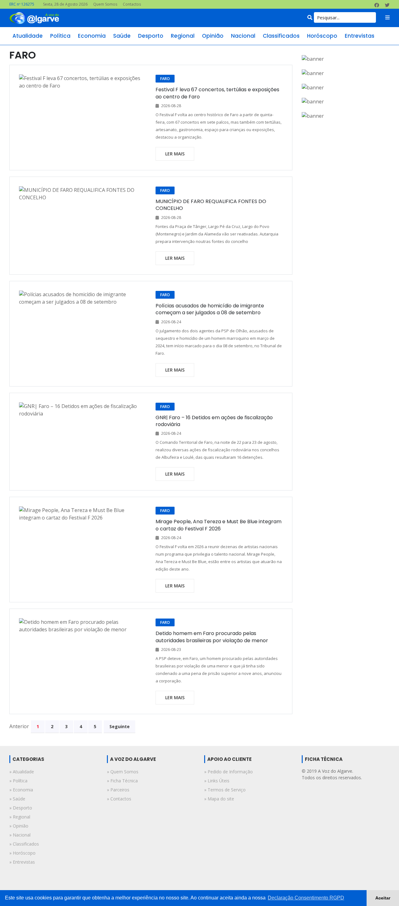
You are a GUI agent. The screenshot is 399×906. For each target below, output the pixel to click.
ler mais (175, 154)
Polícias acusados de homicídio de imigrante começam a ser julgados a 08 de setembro (210, 309)
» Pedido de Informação (228, 772)
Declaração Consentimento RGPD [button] (306, 897)
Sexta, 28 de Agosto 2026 (65, 4)
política (60, 36)
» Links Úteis (216, 781)
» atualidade (21, 772)
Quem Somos (105, 4)
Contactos (132, 4)
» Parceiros (118, 790)
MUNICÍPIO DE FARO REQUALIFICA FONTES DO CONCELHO (211, 205)
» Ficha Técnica (122, 781)
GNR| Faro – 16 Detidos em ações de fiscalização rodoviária (214, 421)
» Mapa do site (219, 799)
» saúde (17, 799)
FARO (165, 78)
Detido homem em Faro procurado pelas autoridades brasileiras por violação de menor (212, 637)
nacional (243, 36)
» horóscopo (22, 853)
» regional (19, 817)
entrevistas (359, 36)
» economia (21, 790)
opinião (213, 36)
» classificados (24, 844)
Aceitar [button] (382, 897)
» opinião (18, 826)
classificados (281, 36)
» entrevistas (22, 862)
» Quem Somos (122, 772)
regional (183, 36)
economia (92, 36)
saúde (122, 36)
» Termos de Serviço (225, 790)
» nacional (20, 835)
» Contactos (119, 799)
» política (18, 781)
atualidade (27, 36)
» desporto (20, 808)
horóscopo (322, 36)
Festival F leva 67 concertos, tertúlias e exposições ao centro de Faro (217, 93)
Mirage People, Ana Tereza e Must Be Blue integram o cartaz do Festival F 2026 (218, 525)
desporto (150, 36)
